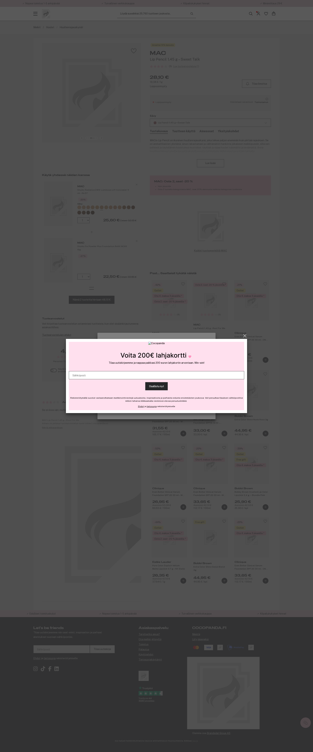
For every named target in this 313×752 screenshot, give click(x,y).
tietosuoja (152, 406)
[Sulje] (245, 336)
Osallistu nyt (156, 386)
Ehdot (141, 406)
